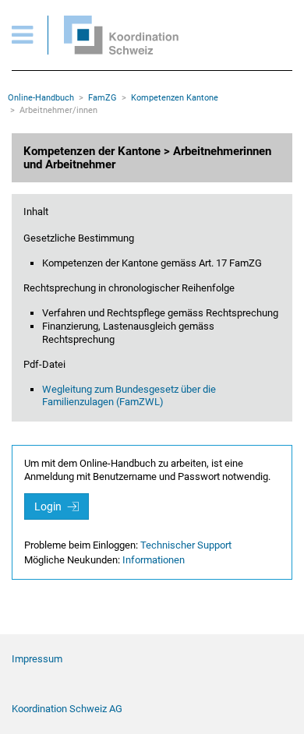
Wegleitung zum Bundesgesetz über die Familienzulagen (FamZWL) (129, 395)
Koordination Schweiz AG (67, 709)
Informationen (153, 560)
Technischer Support (186, 545)
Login (49, 506)
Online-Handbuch (41, 98)
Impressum (37, 659)
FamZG (102, 98)
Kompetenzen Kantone (174, 98)
